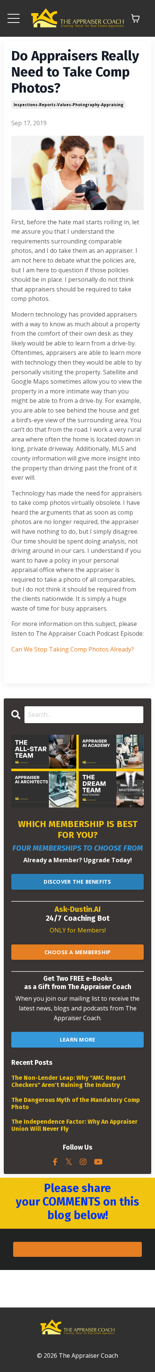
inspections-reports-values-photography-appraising (68, 104)
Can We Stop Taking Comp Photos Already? (72, 649)
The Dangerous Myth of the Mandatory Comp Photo (75, 1103)
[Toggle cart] (135, 18)
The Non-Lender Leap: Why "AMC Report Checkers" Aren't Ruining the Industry (68, 1081)
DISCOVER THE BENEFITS (77, 881)
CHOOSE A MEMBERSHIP (77, 952)
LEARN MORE (78, 1039)
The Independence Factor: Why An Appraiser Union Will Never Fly (74, 1125)
